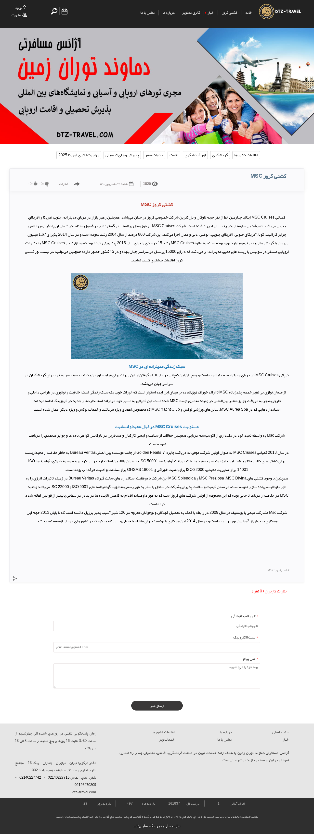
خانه (248, 12)
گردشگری (220, 155)
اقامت (174, 155)
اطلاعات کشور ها (163, 732)
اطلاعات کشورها (246, 155)
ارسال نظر (157, 706)
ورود (18, 8)
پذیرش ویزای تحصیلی (122, 155)
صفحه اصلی (280, 732)
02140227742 (30, 777)
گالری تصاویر (191, 12)
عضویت (17, 15)
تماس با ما (147, 12)
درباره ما (169, 12)
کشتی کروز (229, 12)
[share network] (15, 579)
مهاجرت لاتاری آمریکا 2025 (78, 155)
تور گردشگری (195, 155)
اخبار (211, 12)
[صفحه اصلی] (279, 15)
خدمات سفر (154, 155)
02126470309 (85, 784)
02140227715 (58, 777)
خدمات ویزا (166, 739)
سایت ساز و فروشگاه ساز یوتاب (157, 826)
